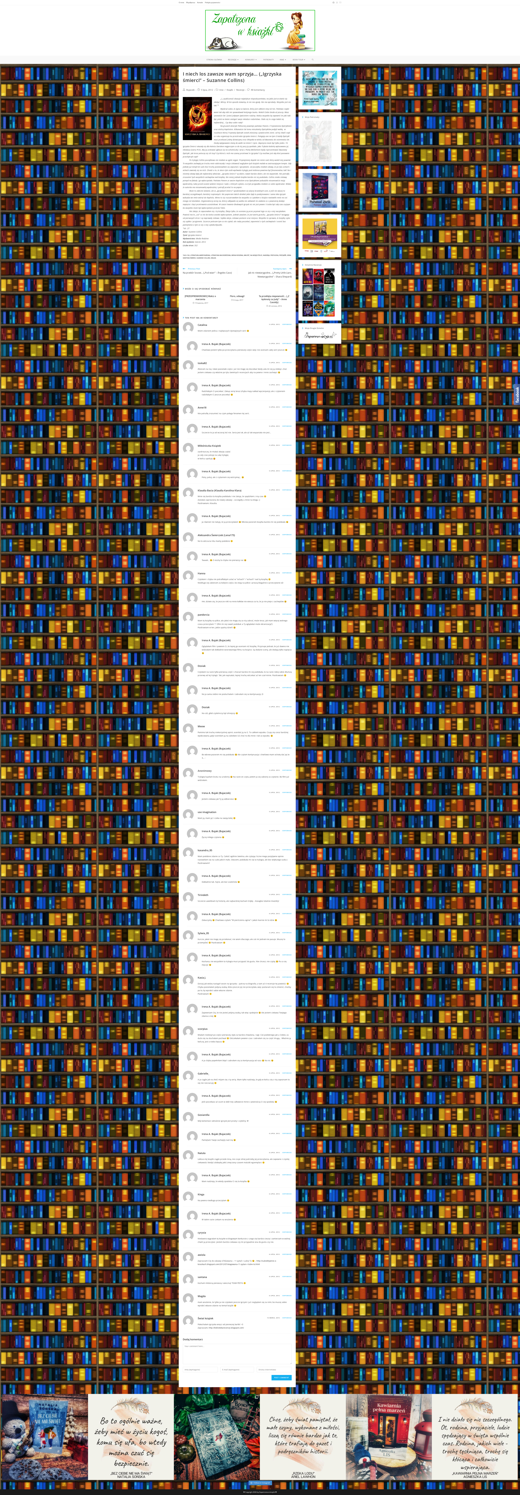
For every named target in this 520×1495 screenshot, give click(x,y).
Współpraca (190, 2)
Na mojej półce (256, 255)
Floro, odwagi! (237, 296)
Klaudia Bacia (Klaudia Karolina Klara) (219, 490)
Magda (202, 1296)
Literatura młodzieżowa (221, 255)
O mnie (181, 2)
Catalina (202, 325)
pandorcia (203, 614)
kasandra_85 (205, 850)
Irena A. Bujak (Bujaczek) (216, 344)
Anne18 (202, 407)
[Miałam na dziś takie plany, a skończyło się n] (475, 1437)
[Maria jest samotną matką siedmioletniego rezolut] (45, 1437)
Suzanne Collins (203, 258)
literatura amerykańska (200, 255)
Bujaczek (190, 90)
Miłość (246, 255)
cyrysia (202, 1232)
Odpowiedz (287, 324)
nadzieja (266, 255)
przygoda (274, 255)
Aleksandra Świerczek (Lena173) (216, 535)
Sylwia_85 (203, 933)
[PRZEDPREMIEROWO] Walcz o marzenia (200, 298)
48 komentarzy (258, 90)
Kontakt (200, 2)
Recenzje (240, 90)
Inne (221, 90)
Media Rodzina (237, 255)
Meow (201, 726)
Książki (230, 90)
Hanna (201, 573)
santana (202, 1277)
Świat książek (205, 1318)
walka (213, 258)
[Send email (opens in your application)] (340, 2)
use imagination (207, 812)
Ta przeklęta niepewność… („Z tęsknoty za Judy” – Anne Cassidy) (274, 299)
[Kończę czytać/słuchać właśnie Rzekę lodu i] (303, 1437)
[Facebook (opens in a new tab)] (333, 2)
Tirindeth (203, 895)
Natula (201, 1153)
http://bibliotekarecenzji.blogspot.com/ (226, 1327)
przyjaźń (282, 255)
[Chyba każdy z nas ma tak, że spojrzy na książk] (217, 1437)
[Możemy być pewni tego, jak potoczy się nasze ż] (389, 1437)
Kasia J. (202, 977)
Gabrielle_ (203, 1073)
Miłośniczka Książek (209, 445)
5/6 (188, 255)
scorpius (203, 1028)
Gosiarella (203, 1114)
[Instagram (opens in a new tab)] (337, 2)
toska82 (202, 363)
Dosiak (202, 666)
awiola (201, 1254)
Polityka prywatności (212, 2)
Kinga (201, 1194)
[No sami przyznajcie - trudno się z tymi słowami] (131, 1437)
